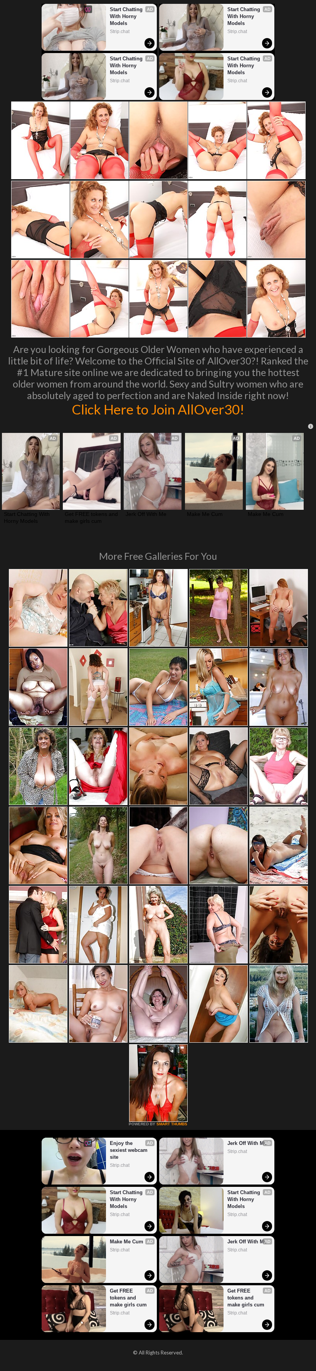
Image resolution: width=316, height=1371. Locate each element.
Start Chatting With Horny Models (127, 16)
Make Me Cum (205, 514)
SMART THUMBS (171, 1124)
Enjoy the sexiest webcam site (129, 1150)
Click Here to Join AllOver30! (158, 409)
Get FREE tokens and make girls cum (92, 517)
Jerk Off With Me (146, 514)
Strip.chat (119, 31)
